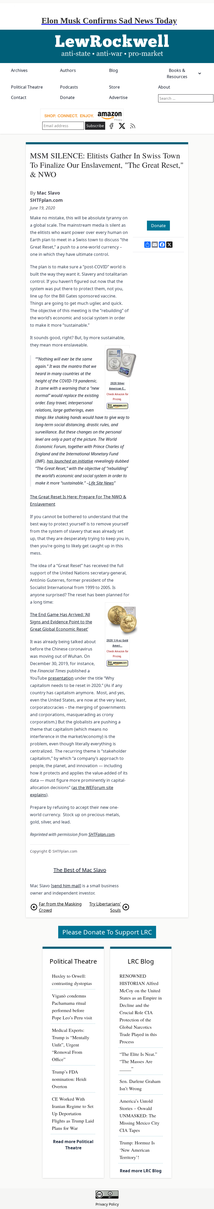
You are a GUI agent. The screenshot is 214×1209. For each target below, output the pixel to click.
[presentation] (81, 115)
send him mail (66, 886)
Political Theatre (27, 87)
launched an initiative (73, 461)
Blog (113, 70)
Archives (19, 70)
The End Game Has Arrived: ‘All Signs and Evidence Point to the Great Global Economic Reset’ (61, 622)
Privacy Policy (107, 1204)
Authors (68, 70)
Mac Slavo (48, 193)
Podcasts (69, 87)
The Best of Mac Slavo (80, 869)
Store (114, 87)
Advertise (118, 97)
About (164, 87)
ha (49, 461)
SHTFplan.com (46, 200)
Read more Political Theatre (73, 1145)
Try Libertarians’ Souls (105, 907)
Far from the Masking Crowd (60, 907)
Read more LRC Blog (141, 1171)
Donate (67, 97)
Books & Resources (177, 73)
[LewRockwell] (107, 46)
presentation (61, 678)
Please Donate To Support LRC (107, 932)
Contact (18, 97)
